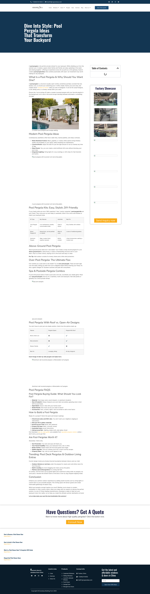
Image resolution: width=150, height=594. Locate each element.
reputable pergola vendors (69, 432)
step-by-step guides (44, 432)
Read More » (7, 536)
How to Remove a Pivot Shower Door (13, 534)
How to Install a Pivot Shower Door (13, 542)
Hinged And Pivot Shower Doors (12, 558)
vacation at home (43, 87)
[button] (118, 68)
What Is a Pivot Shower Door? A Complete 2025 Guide (18, 550)
